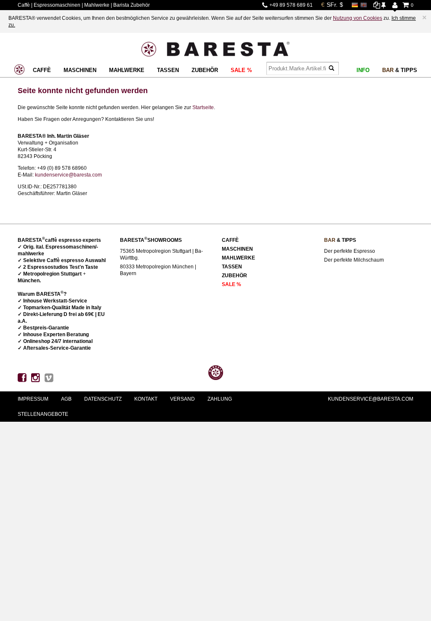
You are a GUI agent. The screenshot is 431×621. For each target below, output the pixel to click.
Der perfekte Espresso (349, 251)
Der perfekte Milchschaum (354, 260)
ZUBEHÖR (205, 70)
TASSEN (168, 70)
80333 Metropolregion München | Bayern (158, 270)
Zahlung (220, 399)
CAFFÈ (42, 70)
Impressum (33, 399)
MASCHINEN (80, 70)
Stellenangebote (43, 414)
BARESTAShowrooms (151, 240)
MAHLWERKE (126, 70)
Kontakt (145, 399)
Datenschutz (103, 399)
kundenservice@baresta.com (68, 175)
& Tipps (399, 70)
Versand (182, 399)
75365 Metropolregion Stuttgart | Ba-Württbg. (161, 254)
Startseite (203, 107)
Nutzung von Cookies (357, 18)
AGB (66, 399)
